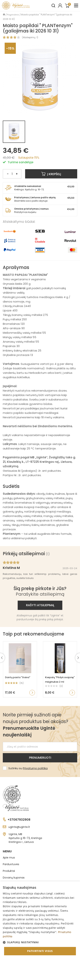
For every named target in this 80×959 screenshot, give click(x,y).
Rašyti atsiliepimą (40, 605)
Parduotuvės (11, 864)
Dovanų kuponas (14, 877)
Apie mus (9, 857)
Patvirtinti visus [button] (40, 951)
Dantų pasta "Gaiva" (17, 677)
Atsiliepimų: (29, 37)
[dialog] (40, 920)
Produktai (9, 871)
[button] (40, 942)
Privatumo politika (35, 768)
